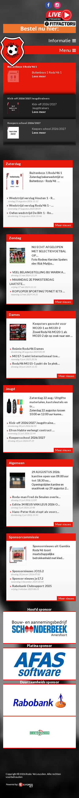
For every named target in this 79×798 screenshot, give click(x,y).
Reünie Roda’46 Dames (28, 348)
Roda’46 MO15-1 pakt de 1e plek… (36, 363)
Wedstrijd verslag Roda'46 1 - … (31, 205)
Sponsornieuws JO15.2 (28, 571)
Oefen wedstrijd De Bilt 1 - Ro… (31, 213)
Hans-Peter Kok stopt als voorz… (35, 511)
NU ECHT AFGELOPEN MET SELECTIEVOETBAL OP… (49, 251)
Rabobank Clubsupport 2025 (32, 586)
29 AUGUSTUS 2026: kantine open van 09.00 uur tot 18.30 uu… (50, 476)
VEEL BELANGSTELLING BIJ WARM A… (39, 272)
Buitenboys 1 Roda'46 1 (45, 173)
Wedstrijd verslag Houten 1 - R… (32, 198)
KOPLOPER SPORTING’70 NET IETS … (38, 291)
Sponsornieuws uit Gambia (51, 546)
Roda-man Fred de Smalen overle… (36, 497)
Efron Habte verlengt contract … (32, 430)
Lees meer (39, 76)
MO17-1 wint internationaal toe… (36, 356)
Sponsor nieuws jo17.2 (27, 578)
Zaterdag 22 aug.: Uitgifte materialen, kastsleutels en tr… (48, 402)
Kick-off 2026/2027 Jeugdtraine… (32, 423)
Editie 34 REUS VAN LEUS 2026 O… (36, 504)
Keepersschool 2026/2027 (27, 437)
